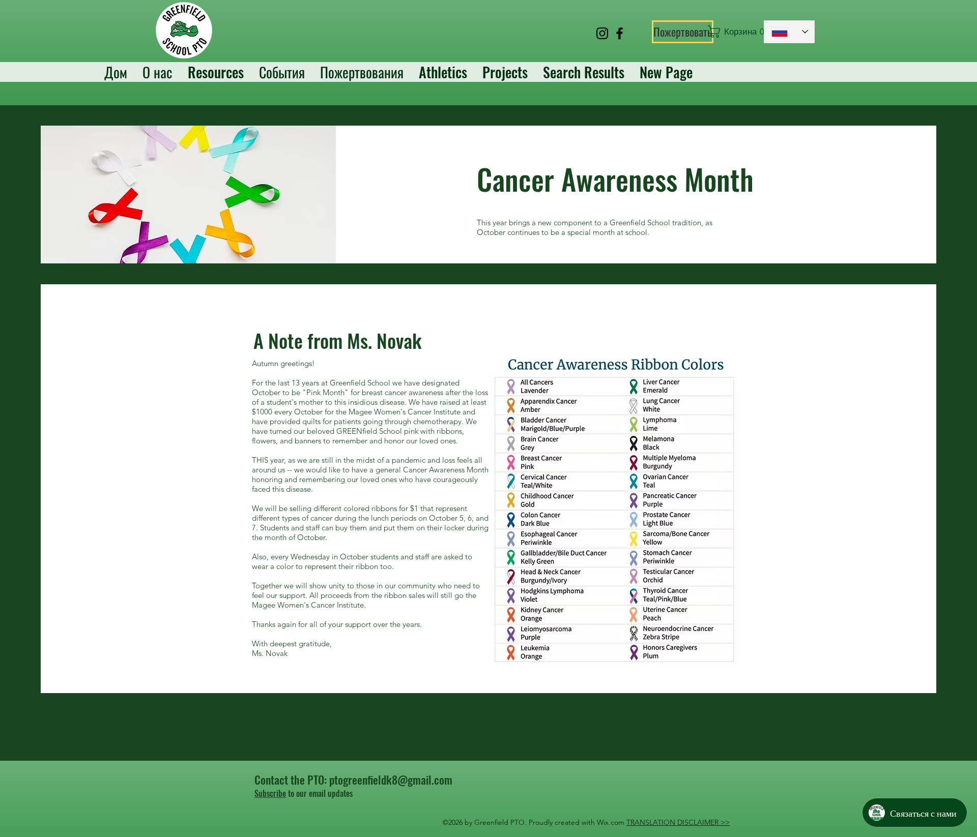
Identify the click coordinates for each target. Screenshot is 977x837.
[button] (731, 31)
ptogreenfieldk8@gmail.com (390, 779)
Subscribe (270, 793)
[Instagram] (602, 33)
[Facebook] (619, 33)
